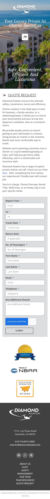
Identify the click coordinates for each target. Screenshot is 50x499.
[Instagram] (25, 455)
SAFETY (25, 470)
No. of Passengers (15, 245)
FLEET (25, 467)
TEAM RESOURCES (25, 480)
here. (5, 172)
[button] (25, 36)
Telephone (11, 289)
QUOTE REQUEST (25, 483)
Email (8, 278)
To (7, 212)
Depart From (12, 201)
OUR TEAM (25, 476)
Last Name (11, 267)
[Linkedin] (31, 455)
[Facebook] (19, 455)
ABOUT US (25, 463)
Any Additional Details (17, 300)
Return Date (12, 234)
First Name (11, 256)
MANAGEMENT (25, 473)
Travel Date (12, 223)
